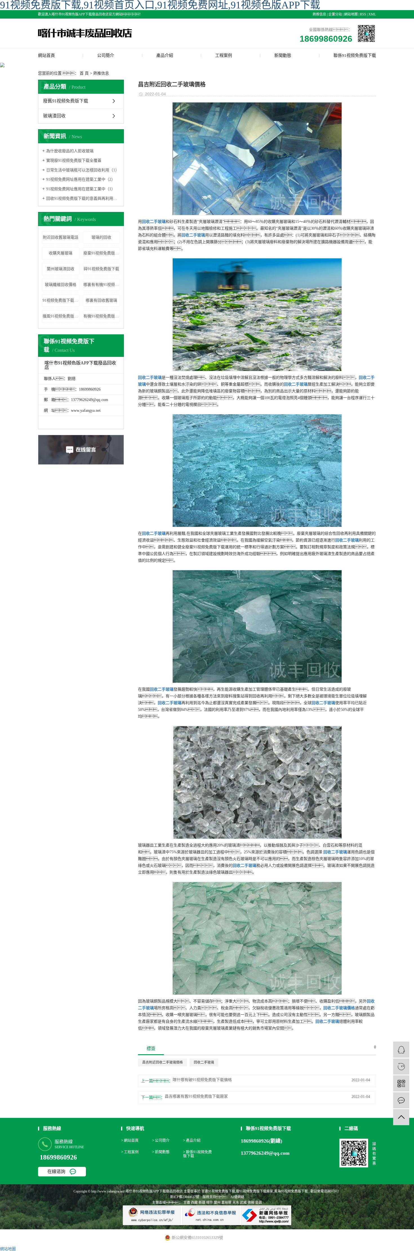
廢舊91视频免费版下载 (65, 101)
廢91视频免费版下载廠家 (254, 1191)
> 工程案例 (130, 1152)
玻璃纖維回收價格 (60, 285)
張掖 (251, 1203)
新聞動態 (282, 55)
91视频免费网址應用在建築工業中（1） (80, 189)
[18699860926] (401, 1066)
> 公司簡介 (161, 1140)
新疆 (202, 1203)
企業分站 (335, 14)
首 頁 (84, 73)
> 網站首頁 (130, 1140)
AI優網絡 (237, 1197)
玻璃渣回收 (54, 115)
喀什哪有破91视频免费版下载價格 (202, 1080)
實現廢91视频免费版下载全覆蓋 (73, 160)
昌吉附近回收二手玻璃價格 (162, 1062)
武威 (243, 1203)
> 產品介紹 (192, 1140)
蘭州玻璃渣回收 (60, 269)
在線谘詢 (56, 1171)
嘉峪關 (226, 1203)
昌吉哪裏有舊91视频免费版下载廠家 (196, 1096)
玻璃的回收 (101, 237)
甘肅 (186, 1203)
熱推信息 (319, 14)
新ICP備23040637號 (184, 1197)
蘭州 (217, 1203)
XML (372, 14)
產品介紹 (164, 55)
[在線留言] (401, 1100)
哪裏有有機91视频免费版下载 (101, 285)
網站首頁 (46, 55)
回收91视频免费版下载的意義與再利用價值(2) (83, 198)
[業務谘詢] (401, 1050)
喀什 (209, 1203)
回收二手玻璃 (204, 1062)
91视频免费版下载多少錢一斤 (61, 300)
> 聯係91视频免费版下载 (197, 1154)
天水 (235, 1203)
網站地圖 (351, 14)
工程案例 (223, 55)
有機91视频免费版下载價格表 (101, 316)
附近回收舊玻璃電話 (60, 237)
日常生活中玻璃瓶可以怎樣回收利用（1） (82, 170)
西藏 (194, 1203)
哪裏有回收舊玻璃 (101, 300)
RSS (363, 14)
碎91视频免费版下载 (101, 269)
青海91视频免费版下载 (291, 1191)
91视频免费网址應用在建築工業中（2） (80, 179)
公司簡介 (105, 55)
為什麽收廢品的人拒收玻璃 (70, 151)
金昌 (258, 1203)
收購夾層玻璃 (60, 253)
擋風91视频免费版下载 (61, 316)
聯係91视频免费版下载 (354, 55)
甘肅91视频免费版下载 (218, 1191)
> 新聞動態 (161, 1152)
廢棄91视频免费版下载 (101, 253)
